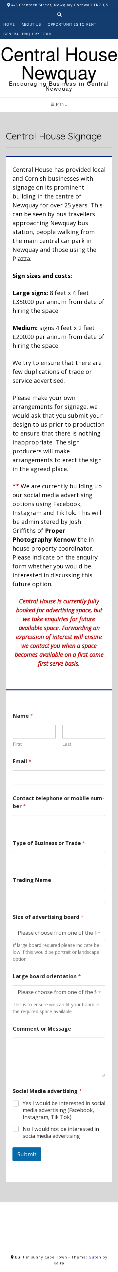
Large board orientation (47, 976)
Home (9, 24)
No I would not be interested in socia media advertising (61, 1132)
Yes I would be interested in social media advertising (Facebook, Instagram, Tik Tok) (64, 1110)
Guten (94, 1257)
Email (22, 761)
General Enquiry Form (27, 34)
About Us (31, 24)
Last (66, 744)
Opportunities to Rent (72, 24)
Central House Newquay (59, 62)
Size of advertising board (48, 917)
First (17, 744)
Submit (26, 1154)
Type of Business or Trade (49, 843)
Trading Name (32, 880)
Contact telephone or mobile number (58, 802)
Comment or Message (42, 1028)
